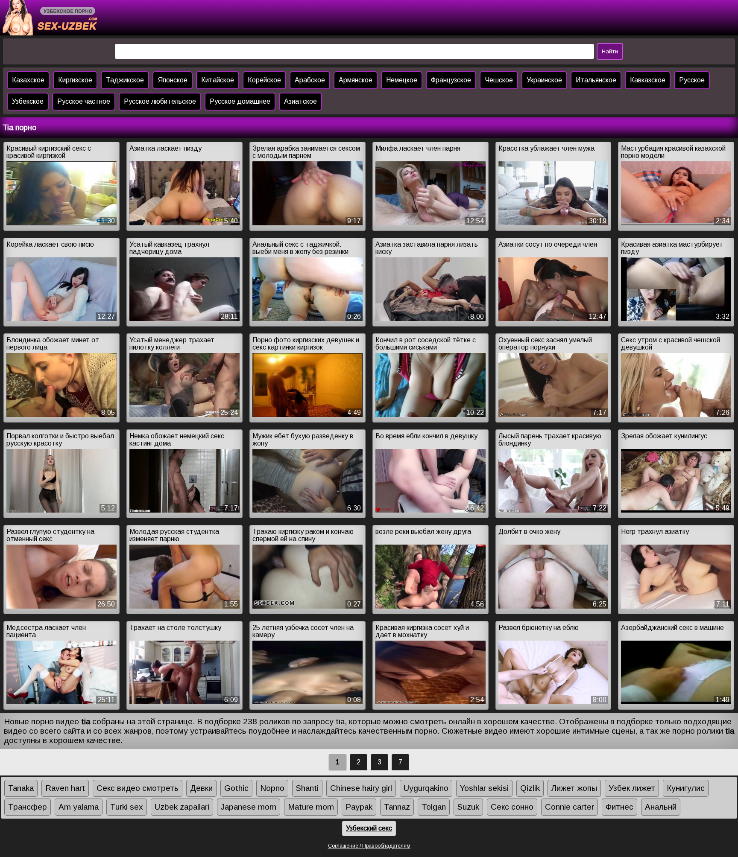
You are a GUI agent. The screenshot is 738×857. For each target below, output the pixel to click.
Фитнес (619, 806)
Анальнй (660, 806)
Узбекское (28, 101)
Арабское (310, 80)
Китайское (217, 80)
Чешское (499, 80)
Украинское (544, 80)
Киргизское (75, 80)
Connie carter (569, 806)
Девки (201, 788)
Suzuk (468, 806)
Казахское (28, 80)
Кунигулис (686, 788)
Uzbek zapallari (182, 806)
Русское (692, 80)
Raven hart (65, 788)
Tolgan (434, 806)
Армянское (355, 80)
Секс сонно (512, 806)
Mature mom (311, 806)
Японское (172, 80)
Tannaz (397, 806)
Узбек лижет (632, 788)
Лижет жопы (574, 788)
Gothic (236, 788)
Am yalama (79, 806)
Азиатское (300, 101)
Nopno (272, 788)
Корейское (264, 80)
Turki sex (126, 806)
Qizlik (530, 788)
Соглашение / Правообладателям (369, 846)
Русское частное (83, 101)
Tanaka (21, 788)
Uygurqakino (426, 788)
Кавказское (647, 80)
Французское (451, 80)
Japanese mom (248, 806)
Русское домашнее (240, 101)
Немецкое (401, 80)
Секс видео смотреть (138, 788)
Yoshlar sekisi (484, 788)
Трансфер (27, 806)
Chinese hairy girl (361, 788)
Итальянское (596, 80)
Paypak (359, 806)
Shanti (307, 788)
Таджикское (125, 80)
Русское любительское (160, 101)
